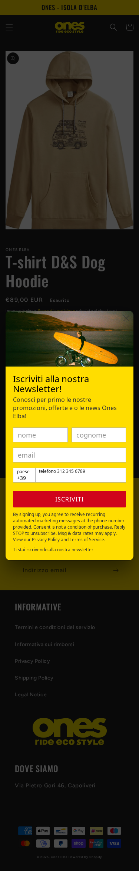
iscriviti (69, 499)
